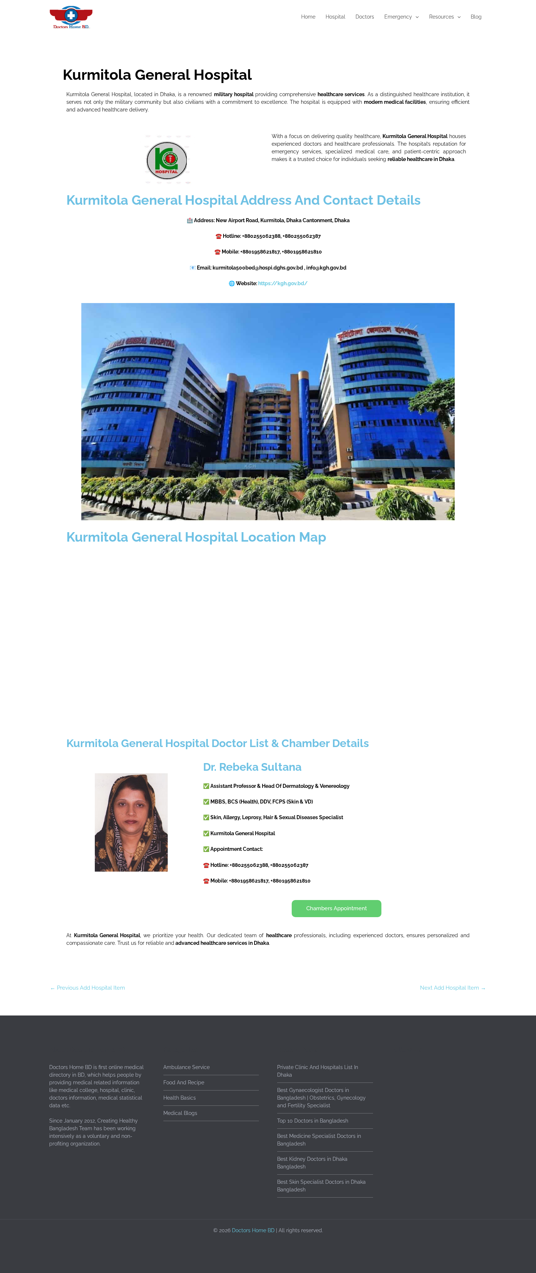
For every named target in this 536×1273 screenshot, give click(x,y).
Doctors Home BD (253, 1230)
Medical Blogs (180, 1113)
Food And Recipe (183, 1082)
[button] (415, 17)
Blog (476, 17)
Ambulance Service (186, 1067)
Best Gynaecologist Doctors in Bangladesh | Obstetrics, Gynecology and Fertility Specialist (321, 1097)
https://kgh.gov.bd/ (283, 283)
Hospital (335, 17)
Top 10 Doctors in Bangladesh (312, 1121)
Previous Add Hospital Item (87, 988)
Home (308, 17)
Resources (441, 17)
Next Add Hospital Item (453, 988)
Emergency (398, 17)
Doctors (365, 17)
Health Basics (179, 1098)
